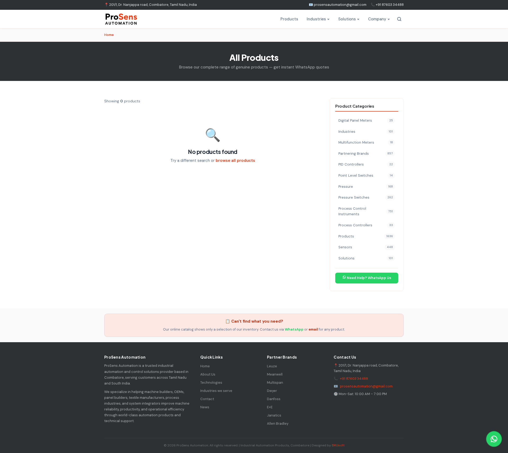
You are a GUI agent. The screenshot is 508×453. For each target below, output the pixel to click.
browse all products (235, 160)
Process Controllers (365, 225)
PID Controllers (365, 164)
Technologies (211, 382)
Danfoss (273, 399)
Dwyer (272, 390)
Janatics (274, 415)
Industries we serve (216, 390)
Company (377, 19)
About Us (207, 374)
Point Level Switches (365, 175)
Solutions (347, 19)
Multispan (275, 382)
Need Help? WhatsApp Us (368, 278)
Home (109, 35)
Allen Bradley (277, 423)
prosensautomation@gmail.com (366, 386)
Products (289, 19)
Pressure (365, 186)
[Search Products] (399, 19)
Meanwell (275, 374)
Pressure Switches (365, 197)
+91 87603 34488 (354, 378)
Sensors (365, 247)
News (204, 407)
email (313, 329)
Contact (207, 399)
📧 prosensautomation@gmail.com (337, 4)
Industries (316, 19)
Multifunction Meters (365, 142)
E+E (270, 407)
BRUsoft (338, 445)
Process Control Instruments (365, 211)
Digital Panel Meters (365, 120)
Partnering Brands (365, 153)
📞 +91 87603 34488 (387, 4)
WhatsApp (294, 329)
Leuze (272, 366)
